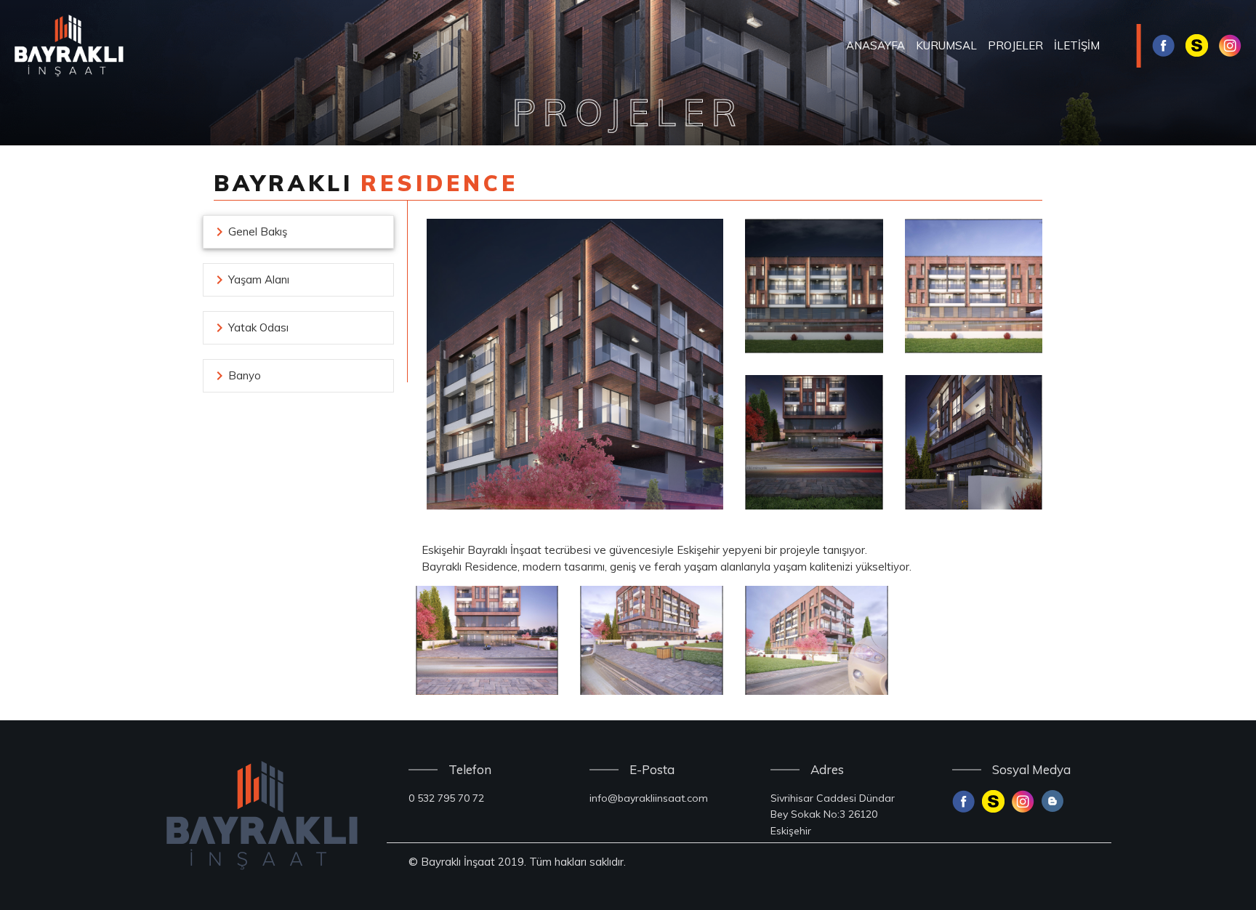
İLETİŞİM (1077, 45)
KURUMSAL (946, 45)
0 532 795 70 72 (446, 798)
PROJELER (1015, 45)
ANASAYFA (875, 45)
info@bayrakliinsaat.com (648, 798)
